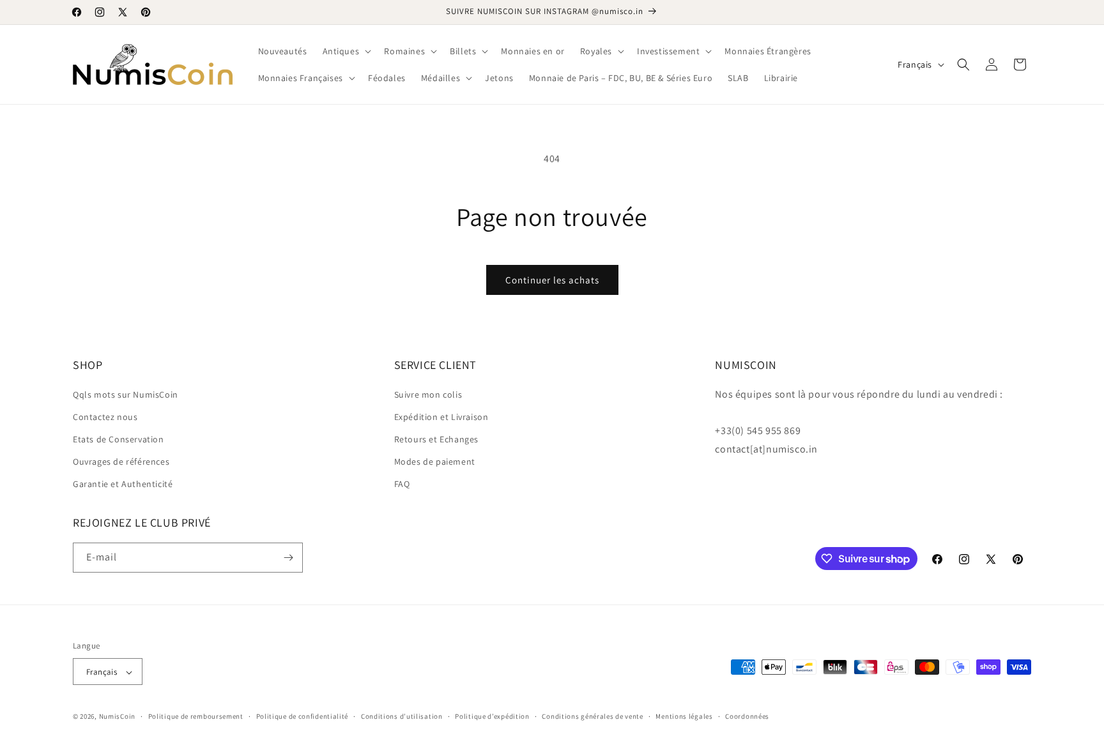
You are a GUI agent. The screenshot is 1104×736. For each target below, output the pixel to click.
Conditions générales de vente (592, 716)
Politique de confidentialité (302, 716)
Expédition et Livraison (441, 417)
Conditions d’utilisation (402, 716)
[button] (346, 51)
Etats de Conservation (118, 439)
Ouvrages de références (121, 461)
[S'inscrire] (288, 558)
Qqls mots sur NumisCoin (125, 394)
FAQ (402, 484)
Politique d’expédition (492, 716)
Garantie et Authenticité (122, 484)
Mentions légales (684, 716)
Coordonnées (747, 716)
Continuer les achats (552, 280)
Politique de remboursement (195, 716)
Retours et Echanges (436, 439)
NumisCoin (117, 716)
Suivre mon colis (428, 394)
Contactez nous (105, 417)
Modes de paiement (434, 461)
